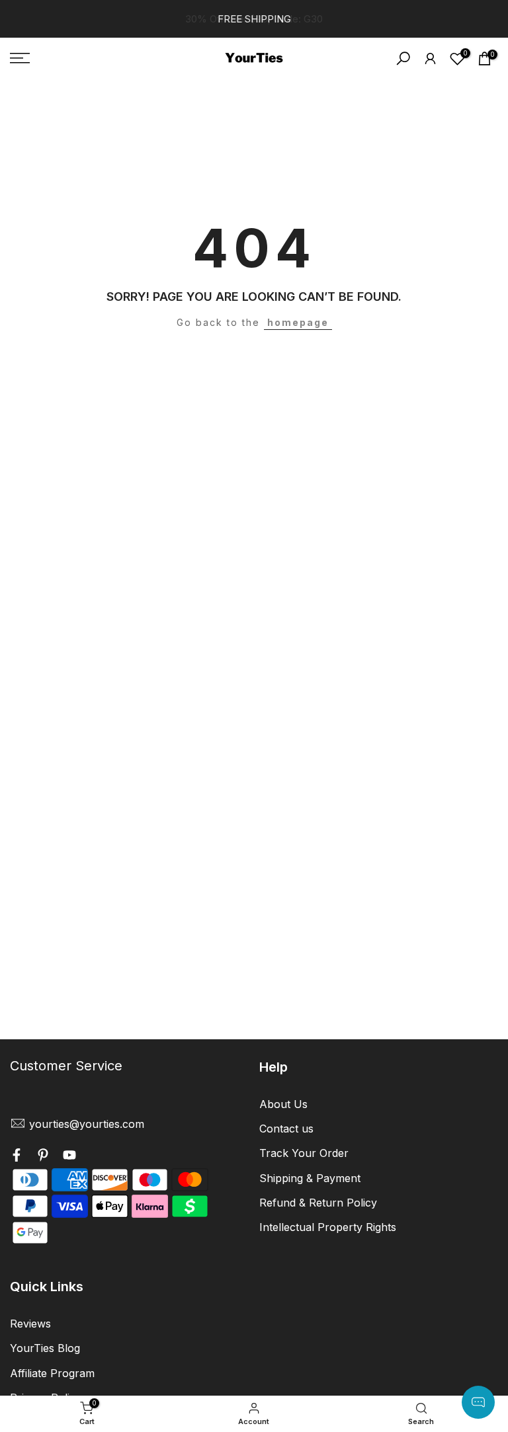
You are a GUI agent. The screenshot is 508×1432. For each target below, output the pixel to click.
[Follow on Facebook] (16, 1156)
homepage (298, 322)
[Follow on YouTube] (69, 1156)
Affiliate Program (52, 1373)
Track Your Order (304, 1153)
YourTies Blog (45, 1348)
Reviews (30, 1323)
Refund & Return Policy (318, 1202)
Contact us (286, 1128)
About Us (283, 1104)
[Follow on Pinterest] (43, 1156)
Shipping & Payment (309, 1178)
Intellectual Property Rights (327, 1227)
